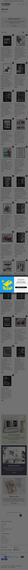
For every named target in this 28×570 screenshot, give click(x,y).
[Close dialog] (27, 277)
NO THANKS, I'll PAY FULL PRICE (21, 289)
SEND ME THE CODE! (21, 287)
